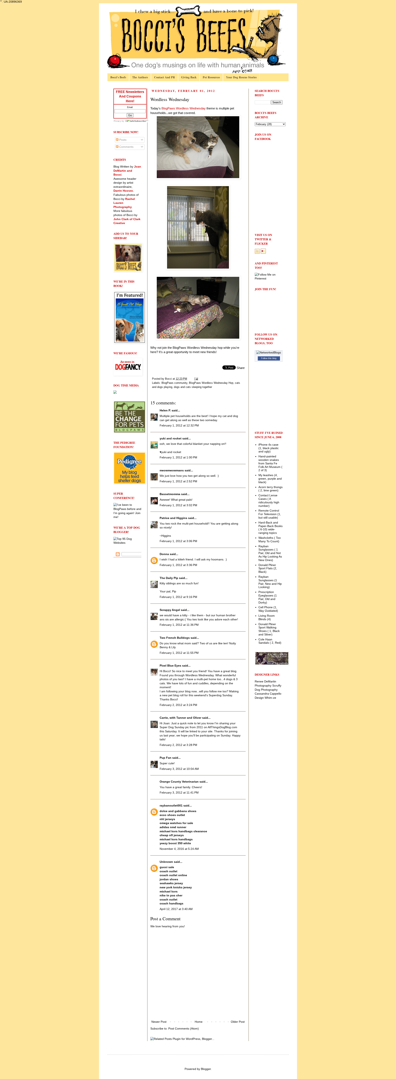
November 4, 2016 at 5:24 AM (179, 848)
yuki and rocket (171, 438)
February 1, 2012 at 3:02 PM (178, 505)
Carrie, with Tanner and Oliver (180, 717)
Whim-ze (270, 697)
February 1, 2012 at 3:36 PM (178, 565)
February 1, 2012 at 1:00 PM (178, 457)
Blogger (206, 1069)
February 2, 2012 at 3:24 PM (178, 705)
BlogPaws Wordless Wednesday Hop (211, 383)
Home (199, 1021)
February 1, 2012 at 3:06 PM (178, 541)
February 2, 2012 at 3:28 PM (178, 745)
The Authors (140, 77)
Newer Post (158, 1021)
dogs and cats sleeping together (193, 387)
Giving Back (189, 77)
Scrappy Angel (170, 610)
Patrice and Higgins (173, 518)
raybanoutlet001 (171, 805)
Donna (164, 554)
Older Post (238, 1021)
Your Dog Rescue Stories (241, 77)
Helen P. (165, 410)
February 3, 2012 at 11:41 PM (179, 792)
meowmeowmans (172, 470)
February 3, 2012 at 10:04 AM (179, 768)
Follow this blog (268, 358)
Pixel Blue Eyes (170, 665)
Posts (122, 139)
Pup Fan (165, 757)
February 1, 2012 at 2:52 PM (178, 481)
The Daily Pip (169, 578)
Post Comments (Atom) (183, 1028)
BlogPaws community (174, 383)
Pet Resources (211, 77)
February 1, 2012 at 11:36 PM (179, 624)
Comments (125, 146)
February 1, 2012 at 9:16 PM (178, 597)
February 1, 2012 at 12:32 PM (179, 425)
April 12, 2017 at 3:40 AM (176, 909)
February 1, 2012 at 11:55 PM (179, 652)
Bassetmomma (170, 494)
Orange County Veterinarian (179, 781)
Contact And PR (164, 77)
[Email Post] (196, 378)
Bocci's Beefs (118, 77)
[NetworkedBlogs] (268, 352)
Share (241, 368)
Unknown (166, 861)
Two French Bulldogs (175, 637)
